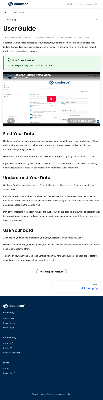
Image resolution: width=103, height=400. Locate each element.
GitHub (6, 348)
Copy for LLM (31, 38)
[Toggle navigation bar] (5, 4)
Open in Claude (66, 38)
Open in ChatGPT (83, 38)
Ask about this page (14, 38)
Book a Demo (9, 323)
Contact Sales (9, 318)
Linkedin (7, 343)
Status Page (8, 328)
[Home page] (5, 12)
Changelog (8, 373)
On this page (11, 19)
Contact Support (10, 353)
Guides (6, 368)
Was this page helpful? (51, 271)
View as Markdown (48, 38)
